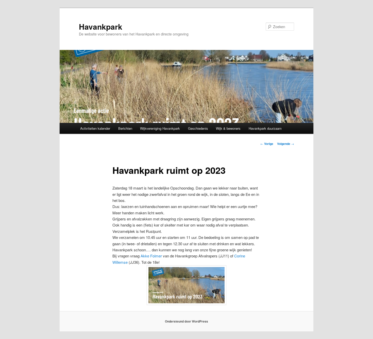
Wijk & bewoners (228, 128)
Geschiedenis (198, 128)
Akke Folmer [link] (151, 255)
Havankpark (100, 26)
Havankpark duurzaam (265, 128)
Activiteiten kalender (95, 128)
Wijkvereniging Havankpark (160, 128)
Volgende (285, 143)
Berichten (125, 128)
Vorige (266, 143)
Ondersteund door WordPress (186, 321)
